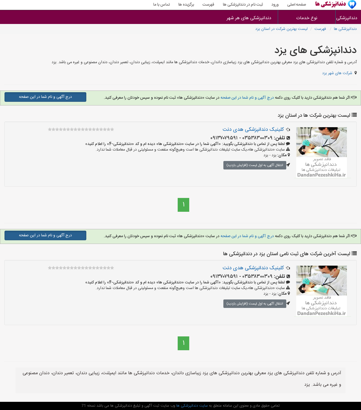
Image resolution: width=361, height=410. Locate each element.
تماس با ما (161, 4)
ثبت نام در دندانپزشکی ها (243, 4)
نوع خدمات (306, 18)
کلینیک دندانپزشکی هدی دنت (253, 129)
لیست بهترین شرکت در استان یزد (281, 29)
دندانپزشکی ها (348, 18)
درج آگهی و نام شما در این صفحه (246, 97)
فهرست (208, 4)
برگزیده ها (186, 4)
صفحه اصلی (296, 4)
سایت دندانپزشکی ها (191, 406)
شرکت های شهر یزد (337, 73)
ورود (275, 4)
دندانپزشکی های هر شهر (249, 18)
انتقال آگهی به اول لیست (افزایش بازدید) (254, 165)
